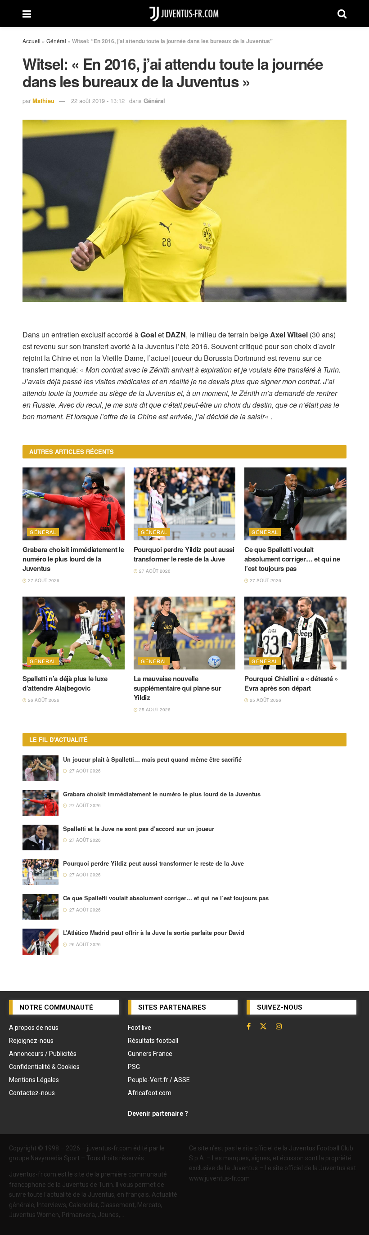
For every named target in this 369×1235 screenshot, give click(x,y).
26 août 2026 (43, 700)
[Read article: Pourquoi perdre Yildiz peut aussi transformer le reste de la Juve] (185, 503)
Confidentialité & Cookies (44, 1066)
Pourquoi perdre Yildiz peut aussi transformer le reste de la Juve (184, 554)
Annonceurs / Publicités (42, 1053)
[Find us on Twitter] (263, 1026)
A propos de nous (33, 1027)
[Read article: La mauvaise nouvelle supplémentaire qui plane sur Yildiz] (185, 633)
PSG (134, 1066)
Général (56, 41)
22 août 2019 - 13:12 (98, 100)
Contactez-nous (32, 1092)
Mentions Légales (34, 1079)
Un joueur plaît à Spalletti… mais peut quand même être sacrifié (152, 759)
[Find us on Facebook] (249, 1026)
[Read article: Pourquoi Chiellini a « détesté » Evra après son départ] (295, 633)
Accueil (31, 41)
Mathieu (43, 100)
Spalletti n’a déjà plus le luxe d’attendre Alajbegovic (65, 683)
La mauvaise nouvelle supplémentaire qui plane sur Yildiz (177, 688)
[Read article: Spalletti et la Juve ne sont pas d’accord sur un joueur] (40, 837)
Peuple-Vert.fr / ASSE (159, 1079)
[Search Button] (342, 13)
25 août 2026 (154, 709)
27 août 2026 (43, 580)
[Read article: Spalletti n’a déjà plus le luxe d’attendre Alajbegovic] (73, 633)
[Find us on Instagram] (279, 1026)
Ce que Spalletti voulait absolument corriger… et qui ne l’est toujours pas (292, 558)
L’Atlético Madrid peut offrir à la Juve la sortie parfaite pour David (153, 932)
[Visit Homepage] (184, 13)
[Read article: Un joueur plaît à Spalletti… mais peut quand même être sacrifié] (40, 768)
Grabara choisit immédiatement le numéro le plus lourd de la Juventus (73, 558)
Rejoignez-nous (31, 1040)
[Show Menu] (26, 13)
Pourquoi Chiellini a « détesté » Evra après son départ (291, 683)
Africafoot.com (149, 1092)
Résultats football (153, 1040)
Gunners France (150, 1053)
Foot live (139, 1027)
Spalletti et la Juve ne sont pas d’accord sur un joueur (138, 828)
